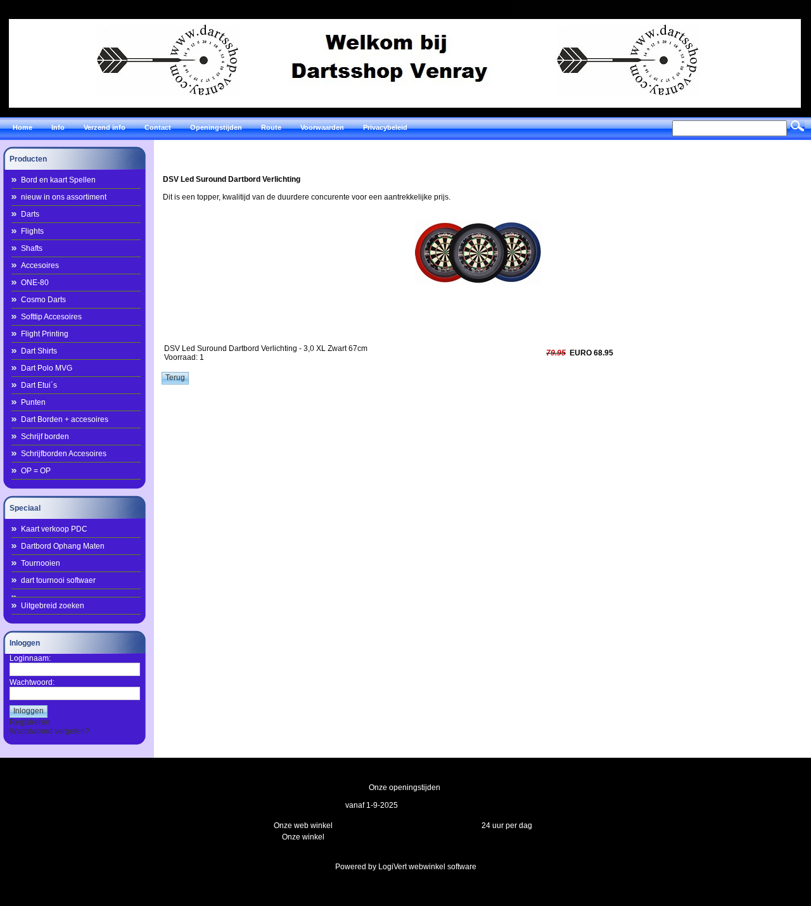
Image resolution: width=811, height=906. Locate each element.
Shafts (31, 248)
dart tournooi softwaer (58, 580)
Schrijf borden (45, 436)
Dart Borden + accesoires (64, 419)
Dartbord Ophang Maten (63, 546)
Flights (32, 231)
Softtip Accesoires (51, 316)
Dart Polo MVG (46, 368)
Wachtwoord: (32, 682)
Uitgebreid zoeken (52, 605)
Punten (33, 402)
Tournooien (40, 563)
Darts (30, 214)
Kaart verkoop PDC (54, 529)
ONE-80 (35, 282)
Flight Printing (44, 333)
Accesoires (40, 265)
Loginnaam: (30, 658)
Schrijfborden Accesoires (63, 453)
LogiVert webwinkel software (427, 866)
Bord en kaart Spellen (58, 179)
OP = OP (36, 470)
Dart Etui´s (39, 385)
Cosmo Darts (43, 299)
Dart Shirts (39, 351)
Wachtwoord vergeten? (49, 731)
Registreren (30, 722)
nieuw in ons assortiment (63, 197)
